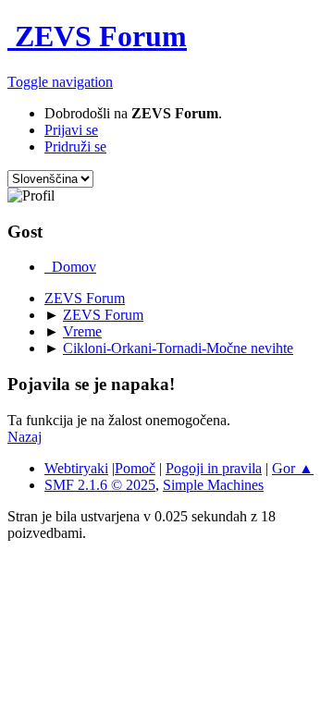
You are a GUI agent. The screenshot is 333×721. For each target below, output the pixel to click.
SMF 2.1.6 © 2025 (99, 485)
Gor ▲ (293, 468)
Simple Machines (213, 485)
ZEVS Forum (97, 36)
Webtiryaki (76, 468)
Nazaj (24, 437)
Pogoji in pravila (214, 468)
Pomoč (135, 468)
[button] (60, 82)
